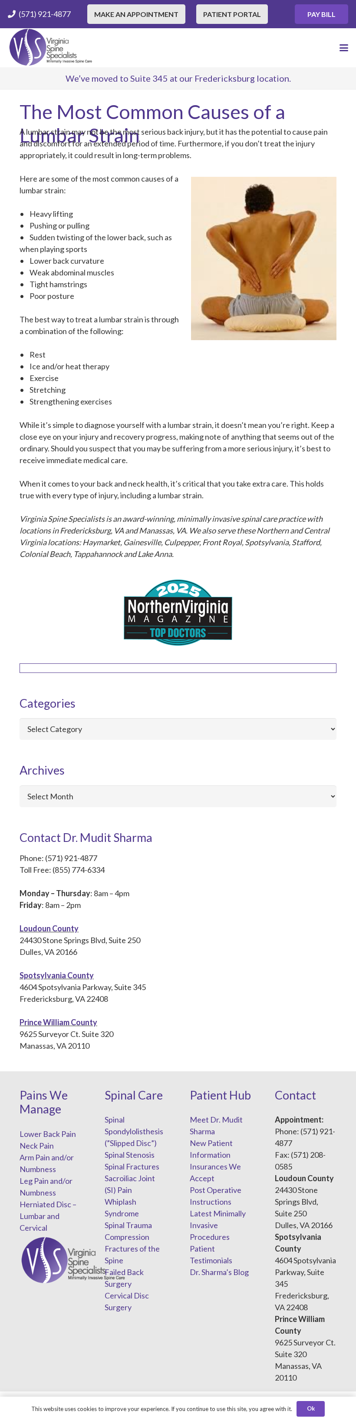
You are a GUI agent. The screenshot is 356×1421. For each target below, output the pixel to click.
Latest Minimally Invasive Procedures (218, 1225)
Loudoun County (49, 928)
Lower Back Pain (48, 1134)
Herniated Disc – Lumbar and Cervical (48, 1215)
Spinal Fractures (132, 1166)
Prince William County (58, 1022)
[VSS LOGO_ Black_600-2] (51, 48)
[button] (344, 47)
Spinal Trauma (128, 1225)
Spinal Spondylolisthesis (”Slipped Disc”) (134, 1131)
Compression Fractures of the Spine (132, 1248)
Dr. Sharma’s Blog (219, 1272)
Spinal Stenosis (130, 1154)
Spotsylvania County (57, 975)
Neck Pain (37, 1145)
